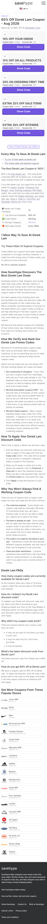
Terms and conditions (10, 917)
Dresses (5, 16)
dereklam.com (32, 28)
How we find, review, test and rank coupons (19, 896)
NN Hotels (37, 190)
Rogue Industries (26, 196)
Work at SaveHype (36, 904)
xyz (36, 196)
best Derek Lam (18, 174)
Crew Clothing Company (20, 190)
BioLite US (16, 202)
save (24, 3)
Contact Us (22, 904)
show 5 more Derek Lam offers (23, 147)
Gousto (21, 187)
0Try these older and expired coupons (22, 163)
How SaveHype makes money (13, 890)
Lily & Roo (31, 199)
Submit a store (7, 911)
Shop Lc (22, 199)
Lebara (13, 187)
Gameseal (5, 202)
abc (7, 199)
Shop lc (13, 199)
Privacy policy (21, 911)
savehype (9, 868)
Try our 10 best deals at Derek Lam (20, 159)
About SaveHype (8, 904)
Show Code (23, 46)
